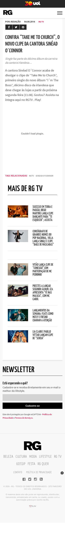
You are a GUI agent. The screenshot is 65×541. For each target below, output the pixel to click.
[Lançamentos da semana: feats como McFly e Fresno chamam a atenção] (18, 320)
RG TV (41, 21)
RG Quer (43, 464)
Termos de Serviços (24, 417)
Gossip (20, 464)
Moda (33, 456)
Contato (17, 472)
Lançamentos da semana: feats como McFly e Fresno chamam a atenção (43, 315)
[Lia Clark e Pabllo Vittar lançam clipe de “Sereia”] (18, 341)
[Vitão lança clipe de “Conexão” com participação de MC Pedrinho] (18, 274)
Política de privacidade (39, 472)
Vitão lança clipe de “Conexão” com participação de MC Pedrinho (43, 269)
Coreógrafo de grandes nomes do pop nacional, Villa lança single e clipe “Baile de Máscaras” (43, 238)
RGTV (31, 175)
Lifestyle (45, 456)
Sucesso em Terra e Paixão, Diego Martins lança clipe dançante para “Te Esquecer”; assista (43, 213)
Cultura (21, 456)
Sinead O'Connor (44, 175)
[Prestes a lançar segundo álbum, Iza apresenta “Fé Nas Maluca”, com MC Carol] (18, 296)
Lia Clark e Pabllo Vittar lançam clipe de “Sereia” (43, 335)
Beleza (8, 456)
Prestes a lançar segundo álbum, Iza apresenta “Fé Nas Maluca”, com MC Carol (43, 292)
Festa (31, 464)
